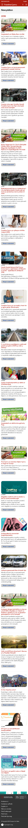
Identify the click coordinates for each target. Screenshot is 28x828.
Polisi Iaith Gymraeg (6, 816)
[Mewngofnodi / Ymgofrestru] (23, 4)
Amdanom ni (4, 801)
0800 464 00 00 (5, 1)
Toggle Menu (26, 4)
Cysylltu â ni (4, 806)
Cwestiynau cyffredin (6, 804)
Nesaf (23, 793)
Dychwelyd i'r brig (8, 824)
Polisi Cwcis (4, 814)
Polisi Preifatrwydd (6, 811)
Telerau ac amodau (6, 809)
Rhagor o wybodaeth (8, 43)
